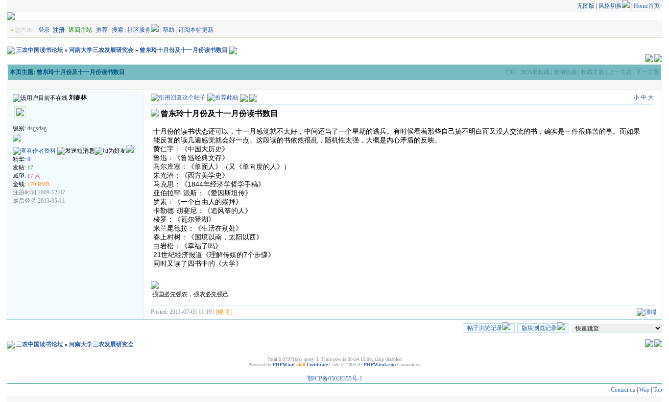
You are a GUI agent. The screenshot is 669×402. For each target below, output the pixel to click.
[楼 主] (224, 311)
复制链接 (565, 72)
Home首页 (647, 5)
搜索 (117, 29)
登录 (44, 29)
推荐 (102, 29)
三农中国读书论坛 (39, 50)
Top (657, 389)
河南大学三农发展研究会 (101, 50)
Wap (644, 389)
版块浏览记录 (539, 328)
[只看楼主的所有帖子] (253, 97)
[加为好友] (110, 151)
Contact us (623, 389)
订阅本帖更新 (196, 29)
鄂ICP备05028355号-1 (334, 378)
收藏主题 (592, 72)
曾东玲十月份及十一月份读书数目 (184, 50)
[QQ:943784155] (130, 150)
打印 (511, 72)
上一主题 (620, 72)
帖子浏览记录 (484, 328)
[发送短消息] (76, 151)
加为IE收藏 (535, 72)
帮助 (168, 29)
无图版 (586, 5)
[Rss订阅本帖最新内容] (233, 50)
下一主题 (647, 72)
